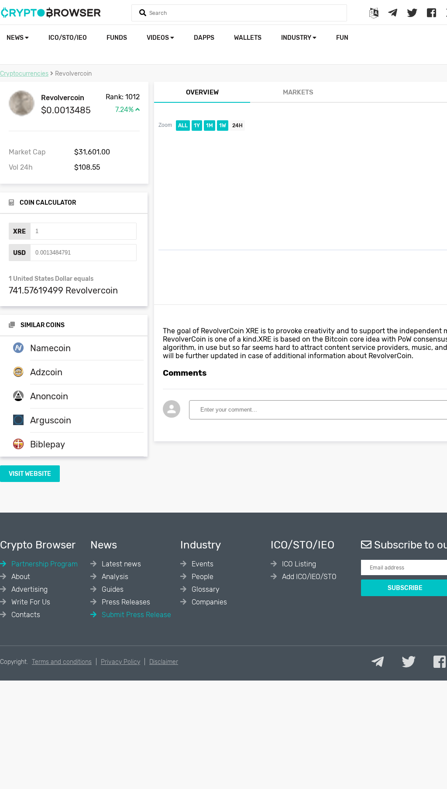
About (20, 577)
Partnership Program (44, 564)
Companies (208, 602)
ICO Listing (298, 564)
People (201, 577)
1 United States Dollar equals (51, 279)
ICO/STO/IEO (67, 38)
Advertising (29, 589)
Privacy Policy (120, 662)
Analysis (114, 577)
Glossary (205, 589)
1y (197, 125)
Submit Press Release (135, 615)
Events (201, 564)
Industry (297, 38)
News (16, 38)
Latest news (120, 564)
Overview (202, 92)
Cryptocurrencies (24, 73)
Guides (112, 589)
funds (117, 38)
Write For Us (30, 602)
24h (237, 125)
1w (222, 125)
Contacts (25, 615)
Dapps (204, 38)
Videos (158, 38)
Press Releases (125, 602)
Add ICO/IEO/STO (308, 577)
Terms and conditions (62, 662)
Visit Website (30, 474)
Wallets (247, 38)
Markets (298, 92)
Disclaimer (163, 662)
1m (209, 125)
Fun (342, 38)
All (183, 125)
